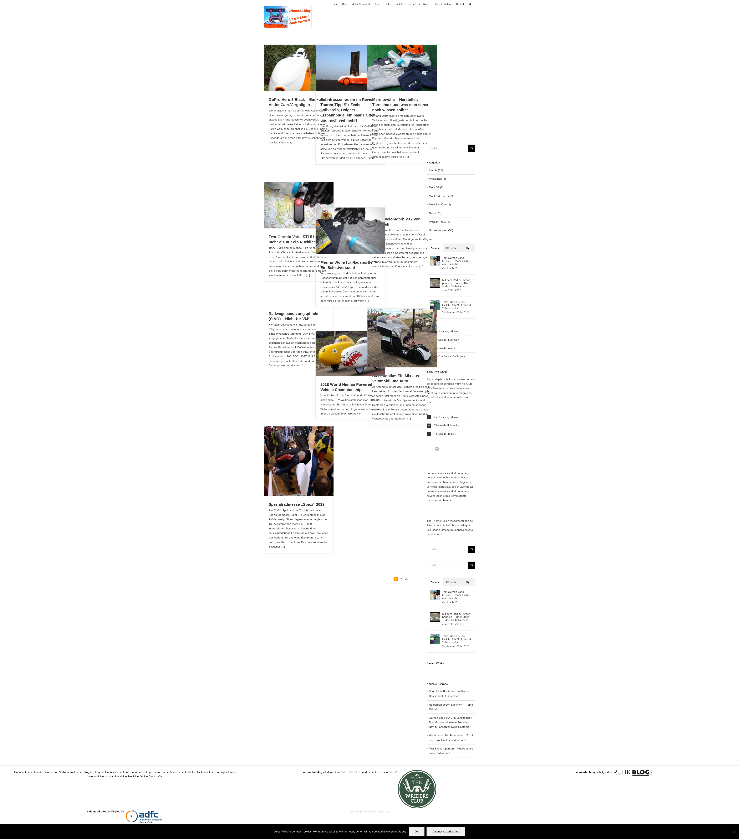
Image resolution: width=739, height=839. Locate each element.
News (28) (435, 213)
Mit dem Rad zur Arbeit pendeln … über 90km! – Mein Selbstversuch (456, 283)
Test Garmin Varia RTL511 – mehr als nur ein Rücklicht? (456, 260)
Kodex (392, 772)
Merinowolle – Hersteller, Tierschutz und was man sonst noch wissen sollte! (400, 104)
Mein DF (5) (436, 187)
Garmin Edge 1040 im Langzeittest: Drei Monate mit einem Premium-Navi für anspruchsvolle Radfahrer (450, 722)
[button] (470, 3)
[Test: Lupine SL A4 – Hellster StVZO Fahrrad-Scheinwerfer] (435, 302)
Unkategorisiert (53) (441, 230)
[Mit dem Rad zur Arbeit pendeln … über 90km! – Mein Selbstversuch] (435, 280)
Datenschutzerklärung (376, 811)
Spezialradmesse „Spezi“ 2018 (296, 504)
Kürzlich (451, 248)
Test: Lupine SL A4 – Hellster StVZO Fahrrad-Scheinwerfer (457, 305)
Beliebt (435, 248)
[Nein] (734, 832)
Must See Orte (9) (440, 204)
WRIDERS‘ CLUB (350, 772)
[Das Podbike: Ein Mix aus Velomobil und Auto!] (402, 338)
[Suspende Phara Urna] (428, 671)
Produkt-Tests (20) (440, 221)
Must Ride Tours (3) (441, 196)
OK (417, 831)
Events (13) (436, 170)
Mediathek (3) (437, 178)
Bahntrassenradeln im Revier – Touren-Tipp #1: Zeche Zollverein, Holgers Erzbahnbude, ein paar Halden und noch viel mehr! (348, 109)
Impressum (356, 811)
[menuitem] (460, 3)
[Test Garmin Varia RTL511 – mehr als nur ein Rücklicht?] (435, 258)
